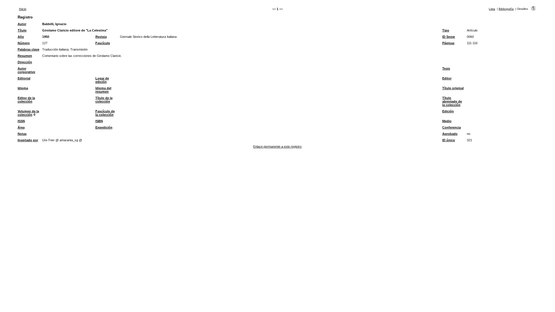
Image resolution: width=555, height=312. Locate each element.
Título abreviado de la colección (452, 101)
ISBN (99, 121)
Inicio (22, 9)
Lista (492, 8)
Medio (447, 121)
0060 (470, 36)
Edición (448, 111)
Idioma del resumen (103, 89)
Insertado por (28, 140)
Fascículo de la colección (105, 112)
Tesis (446, 68)
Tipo (445, 30)
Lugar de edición (102, 80)
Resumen (25, 55)
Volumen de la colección (28, 112)
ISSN (21, 121)
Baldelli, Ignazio (54, 24)
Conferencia (451, 127)
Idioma (23, 88)
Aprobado (450, 133)
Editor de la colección (26, 99)
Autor (22, 24)
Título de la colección (103, 99)
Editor (447, 78)
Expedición (103, 127)
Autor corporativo (26, 70)
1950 (45, 36)
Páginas (448, 43)
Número (24, 43)
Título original (453, 88)
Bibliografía (506, 8)
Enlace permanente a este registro (277, 146)
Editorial (24, 78)
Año (21, 36)
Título (22, 30)
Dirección (25, 62)
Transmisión (79, 49)
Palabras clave (28, 49)
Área (21, 127)
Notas (22, 133)
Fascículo (102, 43)
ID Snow (448, 36)
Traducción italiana (55, 49)
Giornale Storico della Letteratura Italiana (148, 36)
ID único (448, 140)
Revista (101, 36)
